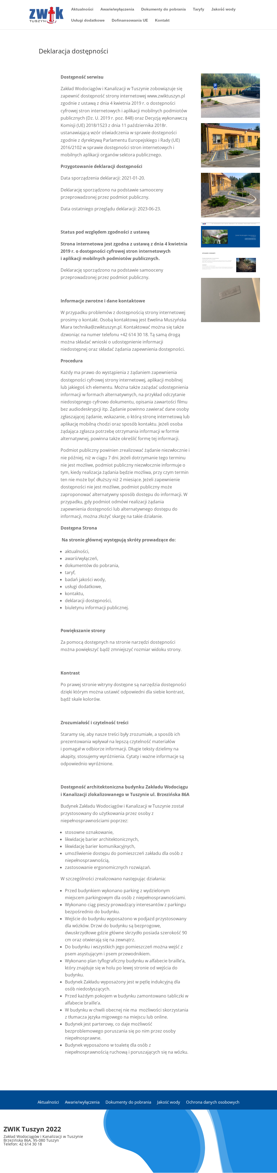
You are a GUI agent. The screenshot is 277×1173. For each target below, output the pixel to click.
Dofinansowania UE (130, 20)
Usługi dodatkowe (88, 20)
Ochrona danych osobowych (212, 1102)
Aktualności (82, 9)
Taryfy (198, 9)
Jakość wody (223, 9)
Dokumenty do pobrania (163, 9)
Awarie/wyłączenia (117, 9)
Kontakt (162, 20)
